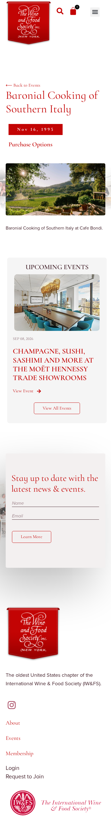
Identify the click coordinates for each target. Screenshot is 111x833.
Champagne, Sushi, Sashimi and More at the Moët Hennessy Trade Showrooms (53, 364)
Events (13, 738)
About (13, 722)
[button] (95, 12)
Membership (19, 753)
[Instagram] (12, 705)
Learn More (31, 536)
